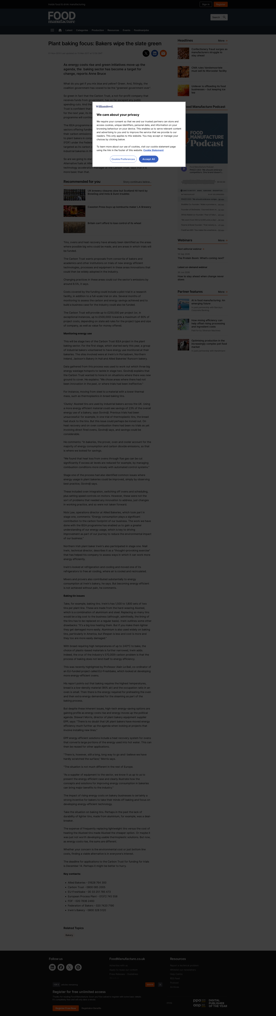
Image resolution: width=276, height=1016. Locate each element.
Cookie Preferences (123, 159)
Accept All (148, 159)
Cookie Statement (153, 150)
